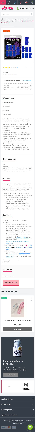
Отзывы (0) (6, 106)
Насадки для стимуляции (9, 21)
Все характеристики (27, 80)
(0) (17, 67)
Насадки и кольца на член (20, 19)
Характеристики (8, 102)
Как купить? (7, 114)
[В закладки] (25, 67)
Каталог (7, 19)
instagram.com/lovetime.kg (14, 241)
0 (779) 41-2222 (18, 247)
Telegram (26, 238)
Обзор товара (8, 98)
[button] (27, 8)
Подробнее (11, 375)
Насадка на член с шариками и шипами (17, 320)
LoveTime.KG (7, 420)
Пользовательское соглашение (23, 420)
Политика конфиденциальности (17, 422)
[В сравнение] (31, 67)
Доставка (6, 110)
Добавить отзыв (10, 282)
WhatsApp (19, 238)
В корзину (17, 329)
